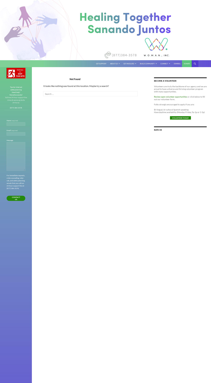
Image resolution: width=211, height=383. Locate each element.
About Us (114, 64)
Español (177, 64)
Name (12, 120)
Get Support (101, 64)
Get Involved (128, 64)
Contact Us (16, 198)
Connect (164, 64)
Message (10, 140)
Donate (187, 64)
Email (12, 130)
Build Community (147, 64)
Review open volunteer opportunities (170, 96)
